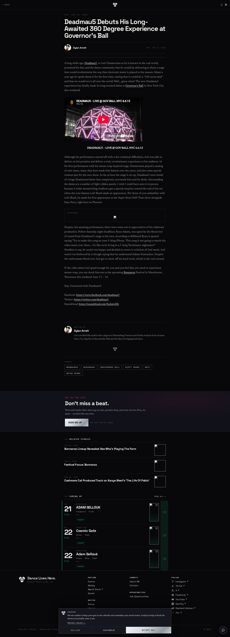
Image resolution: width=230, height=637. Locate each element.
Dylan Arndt (79, 47)
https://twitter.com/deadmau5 (91, 299)
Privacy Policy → (76, 623)
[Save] (156, 505)
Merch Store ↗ (95, 589)
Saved (91, 593)
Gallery (91, 585)
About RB (134, 581)
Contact (134, 585)
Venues (92, 608)
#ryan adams (73, 373)
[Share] (221, 4)
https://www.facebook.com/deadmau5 (98, 295)
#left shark (132, 367)
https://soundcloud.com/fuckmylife (99, 304)
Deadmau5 (90, 63)
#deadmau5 (89, 367)
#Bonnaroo (72, 367)
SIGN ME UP (76, 422)
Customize (109, 630)
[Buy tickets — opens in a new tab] (164, 512)
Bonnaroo (129, 272)
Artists (91, 604)
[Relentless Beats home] (115, 4)
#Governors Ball (110, 367)
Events (91, 581)
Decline (75, 630)
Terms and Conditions (52, 629)
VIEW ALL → (160, 496)
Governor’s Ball (134, 86)
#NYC (147, 367)
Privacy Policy (28, 629)
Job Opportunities (139, 596)
